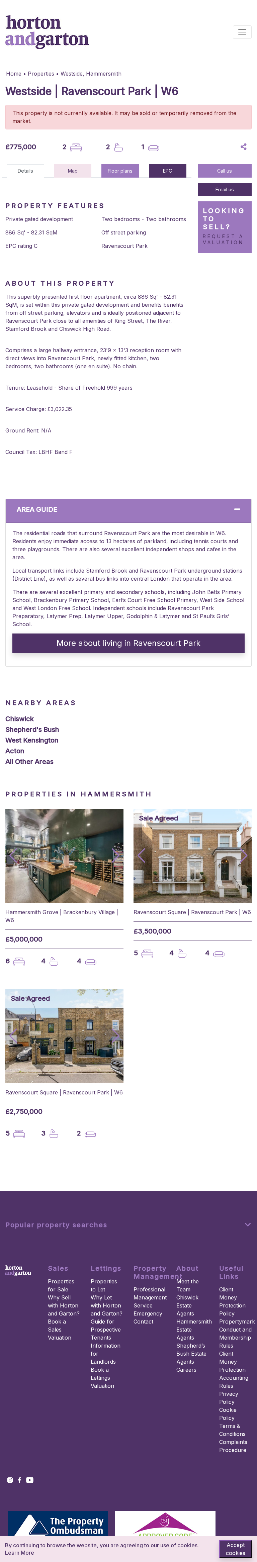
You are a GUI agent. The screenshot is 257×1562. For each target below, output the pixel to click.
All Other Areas (29, 762)
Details (25, 171)
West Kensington (32, 740)
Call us (224, 171)
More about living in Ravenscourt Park (128, 643)
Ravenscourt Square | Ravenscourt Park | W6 (192, 912)
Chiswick (19, 719)
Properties (41, 73)
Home (13, 73)
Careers (186, 1369)
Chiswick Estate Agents (187, 1305)
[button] (115, 855)
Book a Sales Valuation (59, 1329)
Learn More (19, 1552)
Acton (14, 751)
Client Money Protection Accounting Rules (233, 1369)
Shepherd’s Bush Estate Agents (191, 1353)
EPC (167, 171)
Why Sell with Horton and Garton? (64, 1305)
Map (73, 171)
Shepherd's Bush (32, 729)
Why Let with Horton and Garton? (106, 1305)
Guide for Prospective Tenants (106, 1329)
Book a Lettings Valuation (102, 1377)
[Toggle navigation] (242, 32)
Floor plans (120, 171)
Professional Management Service (150, 1297)
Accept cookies (235, 1549)
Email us (225, 189)
